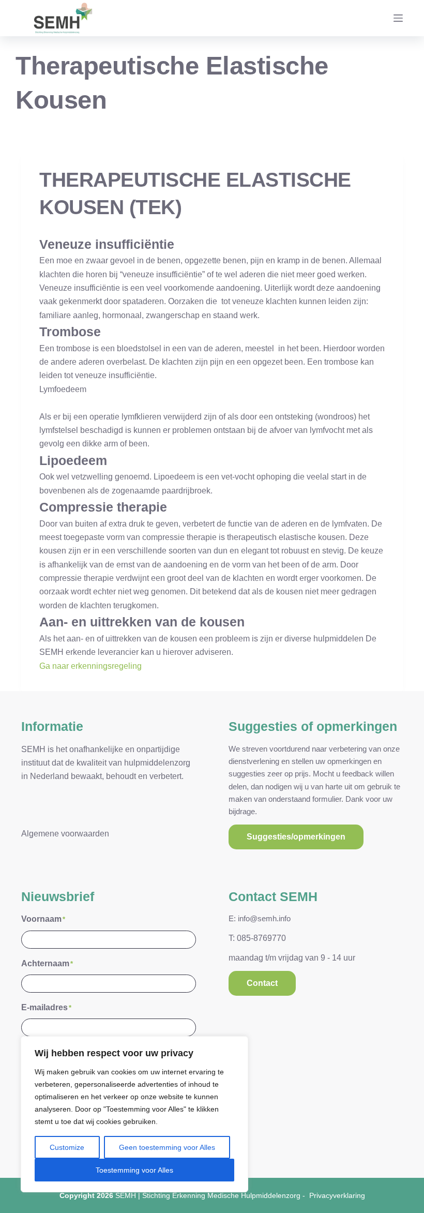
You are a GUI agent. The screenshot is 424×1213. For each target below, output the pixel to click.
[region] (134, 1114)
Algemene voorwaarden (65, 833)
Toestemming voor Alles (134, 1170)
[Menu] (398, 18)
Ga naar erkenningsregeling (90, 666)
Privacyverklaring (337, 1195)
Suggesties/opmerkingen (296, 836)
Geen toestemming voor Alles (167, 1147)
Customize (67, 1147)
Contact (262, 983)
